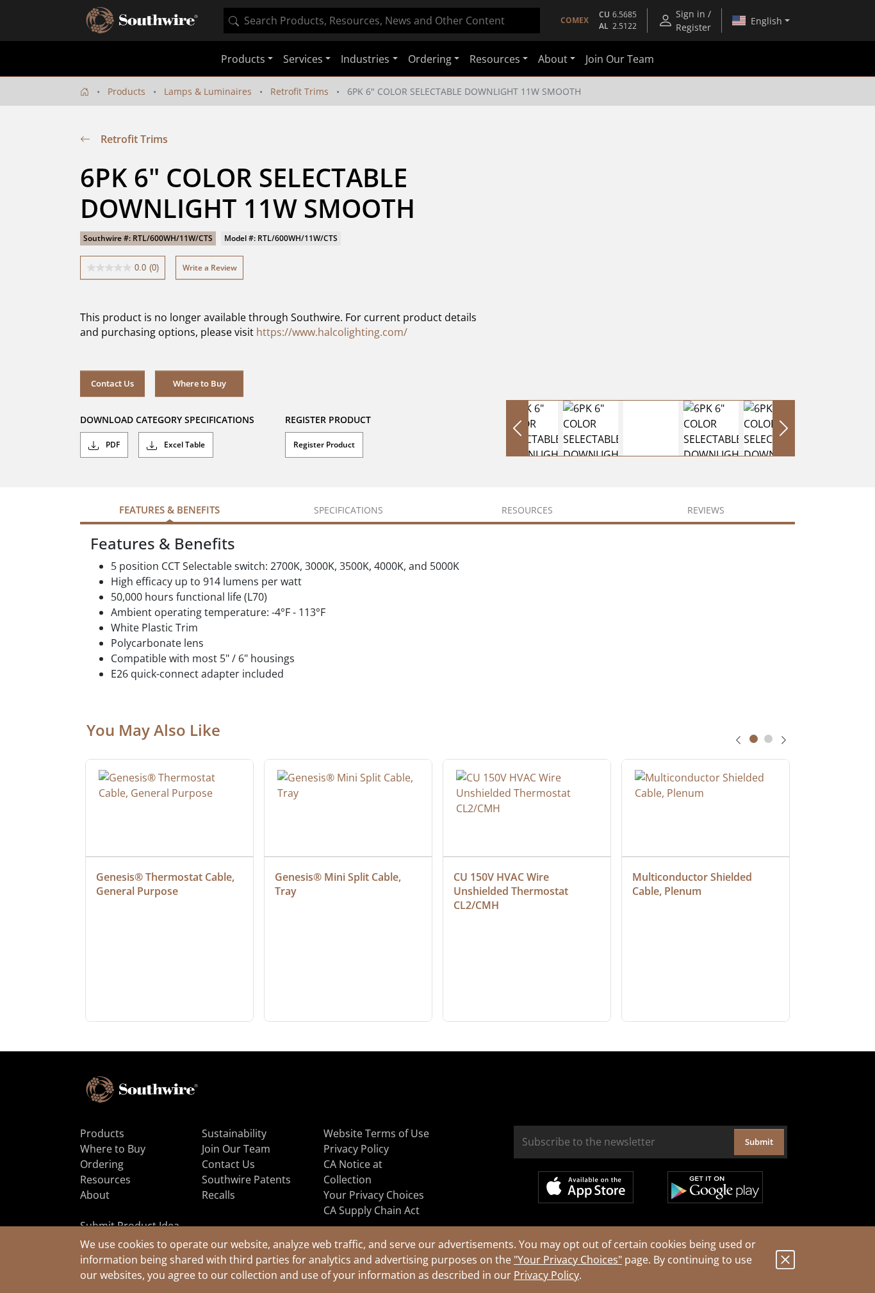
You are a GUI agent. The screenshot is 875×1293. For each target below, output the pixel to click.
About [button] (553, 59)
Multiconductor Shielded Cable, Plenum (693, 884)
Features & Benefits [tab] (169, 509)
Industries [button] (365, 59)
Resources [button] (495, 59)
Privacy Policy (546, 1275)
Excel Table (183, 444)
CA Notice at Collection (352, 1172)
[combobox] (382, 20)
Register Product (324, 444)
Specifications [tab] (348, 510)
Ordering (102, 1164)
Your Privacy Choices (373, 1195)
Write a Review (210, 267)
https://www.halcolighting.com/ (331, 332)
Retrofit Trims (299, 91)
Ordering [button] (430, 59)
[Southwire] (143, 20)
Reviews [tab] (705, 510)
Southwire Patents (246, 1179)
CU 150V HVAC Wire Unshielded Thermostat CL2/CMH (512, 891)
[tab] (753, 739)
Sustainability (234, 1133)
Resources (105, 1179)
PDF (112, 444)
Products (126, 91)
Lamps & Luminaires (208, 91)
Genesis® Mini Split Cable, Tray (339, 884)
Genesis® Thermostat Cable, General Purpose (166, 884)
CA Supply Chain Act (371, 1210)
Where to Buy (199, 383)
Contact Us (112, 383)
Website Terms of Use (376, 1133)
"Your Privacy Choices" (568, 1260)
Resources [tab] (527, 510)
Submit (759, 1141)
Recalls (218, 1195)
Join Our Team (619, 59)
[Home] (84, 91)
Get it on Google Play (715, 1187)
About (95, 1195)
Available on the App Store (586, 1187)
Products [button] (243, 59)
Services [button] (303, 59)
